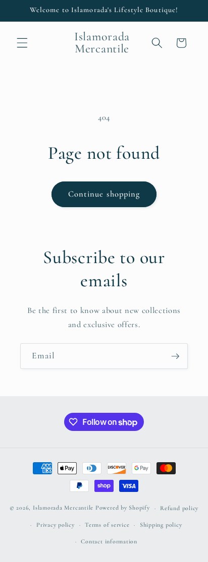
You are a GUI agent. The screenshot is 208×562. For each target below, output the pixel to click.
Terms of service (107, 524)
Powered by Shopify (122, 508)
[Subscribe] (175, 356)
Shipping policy (161, 524)
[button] (22, 43)
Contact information (109, 541)
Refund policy (179, 508)
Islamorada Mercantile (63, 508)
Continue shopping (104, 194)
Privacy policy (55, 524)
